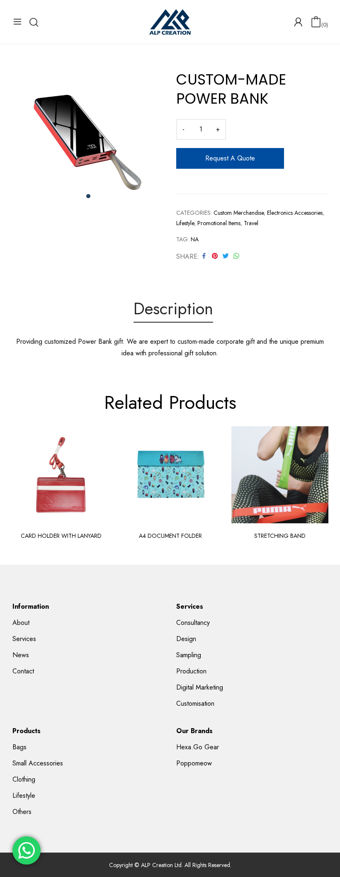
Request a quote (230, 158)
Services (24, 639)
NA (195, 239)
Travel (251, 223)
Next (319, 485)
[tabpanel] (88, 139)
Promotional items (218, 223)
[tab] (173, 310)
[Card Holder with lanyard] (60, 474)
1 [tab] (88, 196)
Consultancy (193, 622)
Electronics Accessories (295, 213)
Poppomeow (194, 763)
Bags (19, 747)
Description (173, 309)
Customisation (195, 703)
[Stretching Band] (279, 474)
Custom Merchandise (239, 213)
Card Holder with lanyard (61, 536)
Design (186, 639)
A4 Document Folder (170, 536)
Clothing (23, 779)
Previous (20, 485)
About (20, 622)
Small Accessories (37, 763)
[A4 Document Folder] (170, 474)
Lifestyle (185, 223)
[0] (316, 22)
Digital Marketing (199, 687)
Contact (23, 671)
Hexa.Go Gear (197, 747)
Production (191, 671)
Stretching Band (280, 536)
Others (22, 811)
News (20, 655)
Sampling (188, 655)
